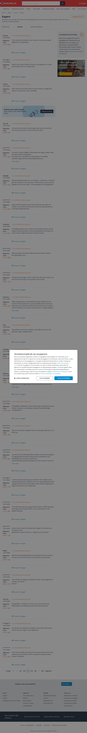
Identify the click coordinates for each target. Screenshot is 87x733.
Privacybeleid (57, 373)
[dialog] (43, 366)
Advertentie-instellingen (60, 371)
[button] (21, 378)
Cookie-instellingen (46, 373)
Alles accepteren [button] (64, 378)
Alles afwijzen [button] (45, 378)
